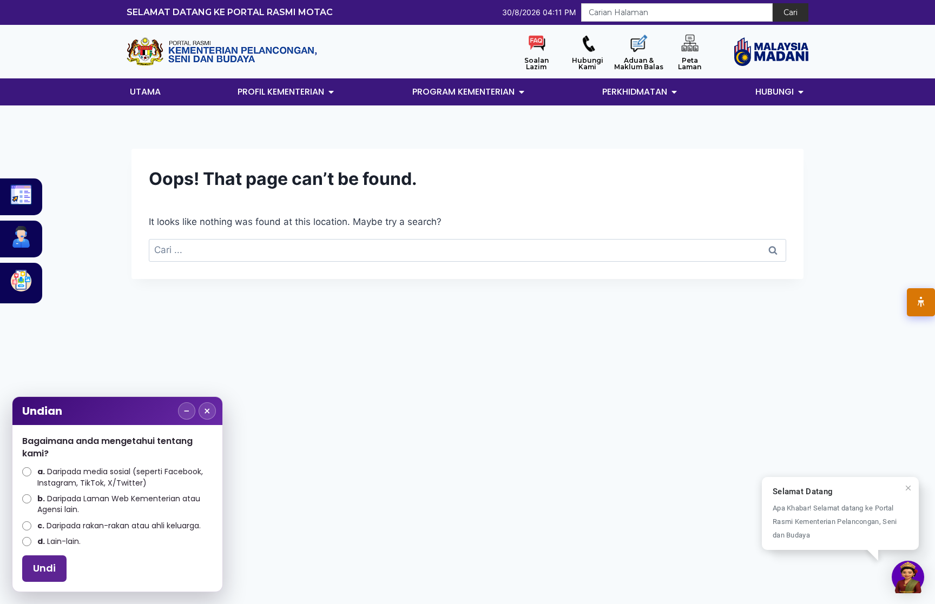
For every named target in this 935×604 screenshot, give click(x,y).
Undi (44, 568)
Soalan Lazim (536, 63)
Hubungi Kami (587, 63)
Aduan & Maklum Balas (638, 63)
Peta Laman (689, 63)
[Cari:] (467, 249)
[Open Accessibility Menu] (921, 302)
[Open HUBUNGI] (800, 91)
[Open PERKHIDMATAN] (674, 91)
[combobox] (677, 12)
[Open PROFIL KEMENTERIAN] (331, 91)
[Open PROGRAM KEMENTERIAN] (521, 91)
